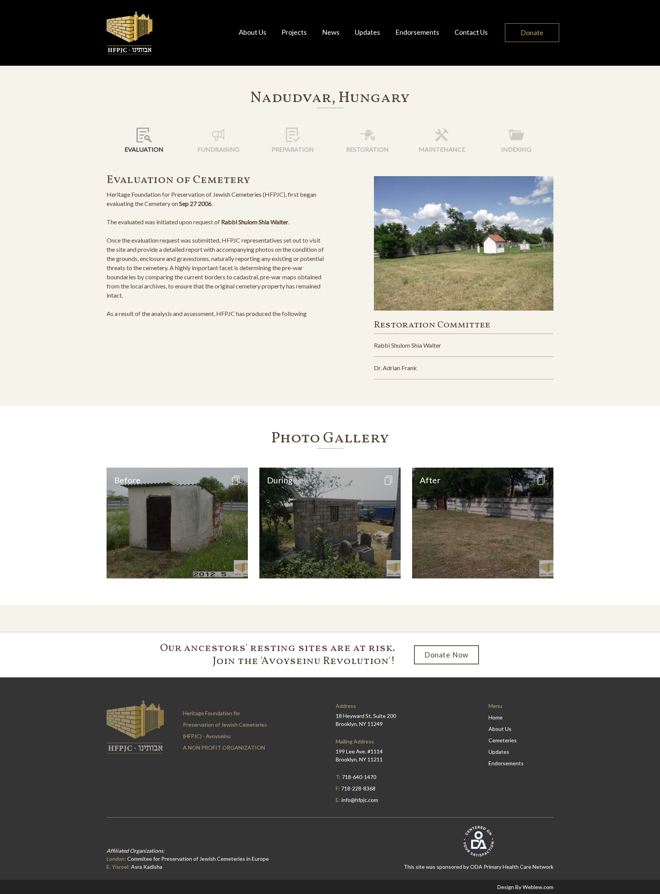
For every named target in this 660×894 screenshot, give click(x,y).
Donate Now (446, 654)
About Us (252, 32)
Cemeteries (503, 740)
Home (496, 717)
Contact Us (471, 32)
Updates (367, 32)
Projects (294, 32)
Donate (532, 32)
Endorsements (417, 32)
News (331, 32)
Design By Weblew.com (525, 887)
